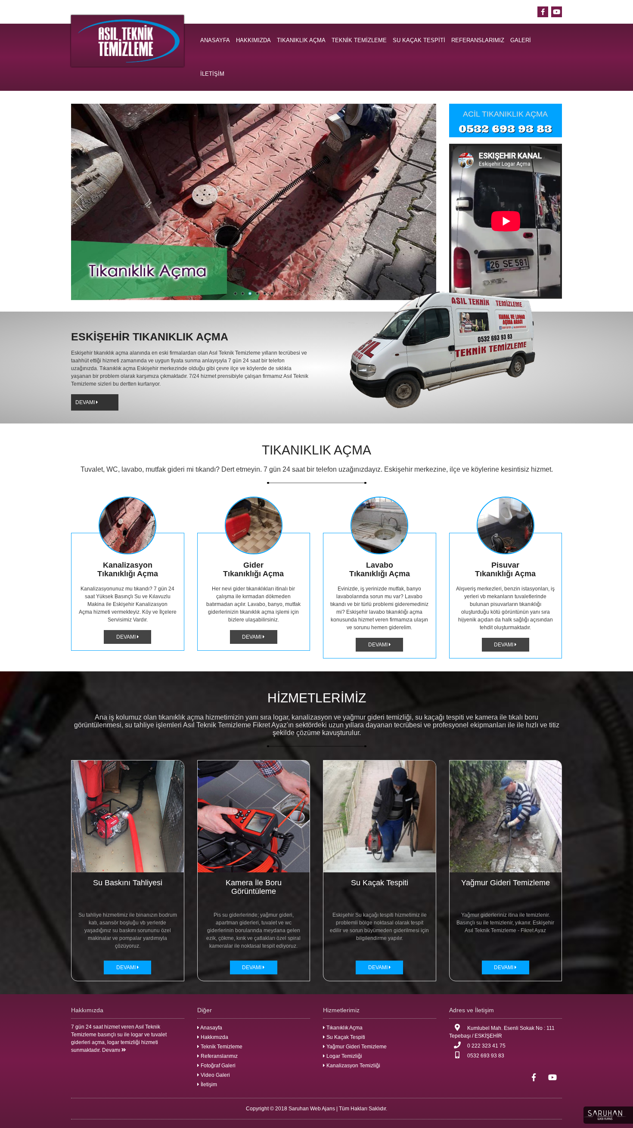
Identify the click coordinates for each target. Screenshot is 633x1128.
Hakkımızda (213, 1037)
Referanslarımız (218, 1056)
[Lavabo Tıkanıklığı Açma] (379, 525)
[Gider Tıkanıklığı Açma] (253, 525)
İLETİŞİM (212, 74)
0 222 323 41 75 (486, 1046)
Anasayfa (210, 1028)
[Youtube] (556, 11)
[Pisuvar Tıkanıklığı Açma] (505, 525)
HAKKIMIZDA (253, 40)
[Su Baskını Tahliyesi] (127, 816)
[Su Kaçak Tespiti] (379, 816)
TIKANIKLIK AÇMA (301, 40)
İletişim (208, 1085)
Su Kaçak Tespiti (345, 1037)
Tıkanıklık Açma (344, 1028)
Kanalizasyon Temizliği (352, 1066)
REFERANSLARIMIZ (477, 40)
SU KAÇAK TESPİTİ (419, 40)
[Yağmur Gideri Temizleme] (506, 816)
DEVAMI (85, 402)
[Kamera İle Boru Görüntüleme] (254, 816)
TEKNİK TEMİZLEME (359, 40)
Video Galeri (214, 1075)
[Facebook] (542, 11)
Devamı (111, 1050)
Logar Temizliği (343, 1056)
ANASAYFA (215, 40)
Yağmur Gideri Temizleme (356, 1047)
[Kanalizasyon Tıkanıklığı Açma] (127, 525)
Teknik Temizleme (220, 1047)
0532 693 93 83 (505, 129)
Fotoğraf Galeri (217, 1066)
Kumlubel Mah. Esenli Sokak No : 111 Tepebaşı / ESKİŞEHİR (502, 1032)
